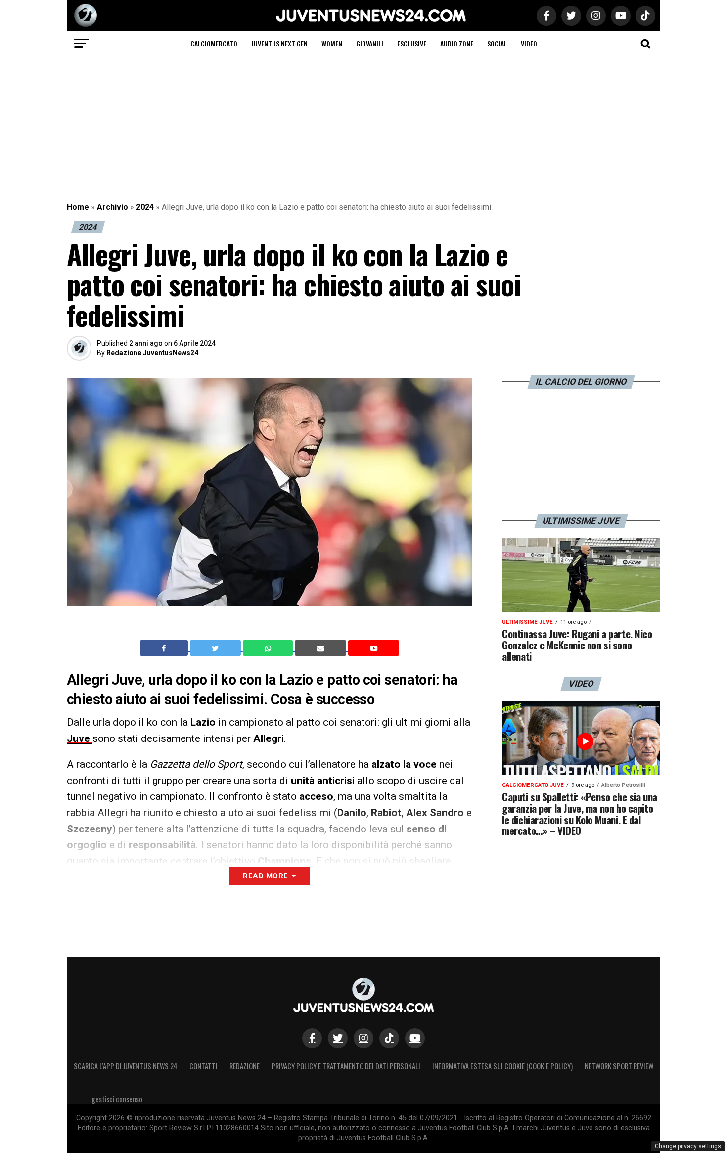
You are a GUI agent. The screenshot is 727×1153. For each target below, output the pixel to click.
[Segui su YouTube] (415, 1038)
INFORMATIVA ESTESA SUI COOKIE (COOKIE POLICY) (502, 1066)
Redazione (244, 1066)
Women (331, 43)
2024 (145, 207)
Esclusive (411, 43)
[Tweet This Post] (216, 648)
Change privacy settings (688, 1146)
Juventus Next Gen (279, 43)
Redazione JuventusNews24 (152, 353)
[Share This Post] (269, 648)
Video (529, 43)
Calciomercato (213, 43)
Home (78, 207)
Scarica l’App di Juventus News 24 (126, 1066)
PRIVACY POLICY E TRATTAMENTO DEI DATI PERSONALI (346, 1066)
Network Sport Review (619, 1066)
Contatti (203, 1066)
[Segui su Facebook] (312, 1038)
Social (497, 43)
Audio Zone (456, 43)
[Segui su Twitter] (338, 1038)
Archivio (112, 207)
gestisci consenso (116, 1099)
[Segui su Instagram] (363, 1038)
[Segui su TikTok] (389, 1038)
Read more (265, 876)
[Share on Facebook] (165, 648)
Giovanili (369, 43)
